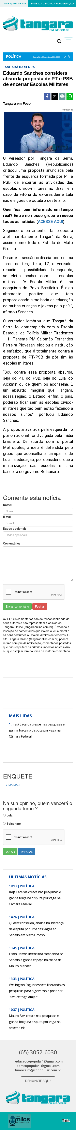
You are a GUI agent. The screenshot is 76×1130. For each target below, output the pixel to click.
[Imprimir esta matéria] (62, 96)
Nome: (7, 505)
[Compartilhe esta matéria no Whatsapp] (69, 96)
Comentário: (11, 543)
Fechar (39, 606)
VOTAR (10, 852)
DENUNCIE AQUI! (38, 1081)
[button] (59, 41)
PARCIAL (27, 852)
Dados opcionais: (15, 528)
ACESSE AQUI (50, 221)
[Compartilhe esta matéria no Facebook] (47, 96)
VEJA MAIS (13, 785)
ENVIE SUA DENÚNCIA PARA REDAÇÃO (52, 3)
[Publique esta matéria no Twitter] (54, 96)
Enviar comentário (17, 606)
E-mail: (8, 517)
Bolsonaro (13, 823)
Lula (9, 815)
